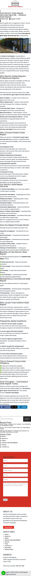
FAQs (6, 544)
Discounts (8, 547)
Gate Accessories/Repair (12, 540)
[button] (5, 407)
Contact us (8, 546)
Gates (7, 538)
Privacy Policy (9, 549)
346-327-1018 (20, 566)
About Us (7, 536)
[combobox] (11, 419)
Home (6, 534)
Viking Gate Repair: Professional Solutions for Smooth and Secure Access (14, 431)
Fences (7, 542)
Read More (8, 527)
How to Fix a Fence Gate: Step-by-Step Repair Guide (15, 428)
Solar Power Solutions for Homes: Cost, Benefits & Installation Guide (15, 424)
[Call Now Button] (3, 573)
